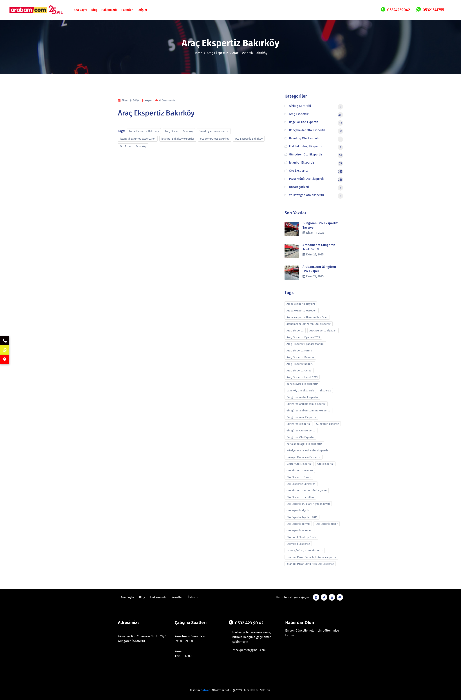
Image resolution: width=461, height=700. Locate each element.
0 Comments (167, 100)
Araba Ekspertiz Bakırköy (144, 131)
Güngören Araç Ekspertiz (301, 417)
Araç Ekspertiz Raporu (300, 363)
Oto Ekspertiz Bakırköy (249, 138)
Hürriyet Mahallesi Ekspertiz (304, 457)
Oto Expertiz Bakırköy (133, 146)
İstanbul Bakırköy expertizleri (138, 138)
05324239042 (398, 9)
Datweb (206, 690)
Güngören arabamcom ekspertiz (306, 403)
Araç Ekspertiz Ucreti (299, 370)
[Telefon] (4, 340)
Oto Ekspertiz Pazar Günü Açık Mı (307, 490)
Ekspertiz (325, 390)
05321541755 (433, 9)
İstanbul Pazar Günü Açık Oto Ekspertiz (310, 563)
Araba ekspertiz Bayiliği (301, 304)
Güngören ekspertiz (298, 423)
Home (198, 53)
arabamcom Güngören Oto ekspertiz (309, 324)
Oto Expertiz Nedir (326, 523)
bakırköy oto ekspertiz (300, 390)
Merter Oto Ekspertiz (299, 463)
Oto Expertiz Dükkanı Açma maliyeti (308, 503)
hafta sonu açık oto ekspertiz (304, 443)
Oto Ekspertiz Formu (299, 477)
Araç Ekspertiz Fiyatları (323, 330)
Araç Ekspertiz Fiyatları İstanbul (305, 343)
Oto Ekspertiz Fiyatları (300, 470)
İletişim (142, 10)
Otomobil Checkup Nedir (301, 537)
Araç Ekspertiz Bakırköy (179, 131)
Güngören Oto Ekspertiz (301, 430)
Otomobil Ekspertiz (298, 543)
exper (149, 100)
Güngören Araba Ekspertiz (302, 397)
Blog (94, 10)
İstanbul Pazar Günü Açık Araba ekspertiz (311, 557)
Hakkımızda (109, 10)
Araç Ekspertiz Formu (299, 350)
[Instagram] (332, 597)
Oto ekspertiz (325, 463)
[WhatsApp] (4, 350)
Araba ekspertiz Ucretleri (302, 310)
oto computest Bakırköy (214, 138)
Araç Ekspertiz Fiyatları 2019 (303, 337)
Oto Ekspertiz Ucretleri (300, 497)
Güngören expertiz (327, 423)
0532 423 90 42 (249, 622)
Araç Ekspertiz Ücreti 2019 (302, 377)
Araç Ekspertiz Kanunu (300, 357)
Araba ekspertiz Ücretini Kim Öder (307, 317)
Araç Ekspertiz (217, 53)
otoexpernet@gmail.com (249, 650)
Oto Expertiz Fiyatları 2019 (302, 517)
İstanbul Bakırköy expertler (177, 138)
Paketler (127, 10)
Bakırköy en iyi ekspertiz (214, 131)
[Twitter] (324, 597)
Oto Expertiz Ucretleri (299, 530)
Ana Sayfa (80, 10)
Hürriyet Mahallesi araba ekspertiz (307, 450)
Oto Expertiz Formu (298, 523)
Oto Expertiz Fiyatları (299, 510)
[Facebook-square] (316, 597)
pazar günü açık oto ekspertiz (305, 550)
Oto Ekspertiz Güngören (301, 483)
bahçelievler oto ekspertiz (302, 383)
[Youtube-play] (340, 597)
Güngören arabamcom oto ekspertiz (308, 410)
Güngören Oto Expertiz (300, 437)
